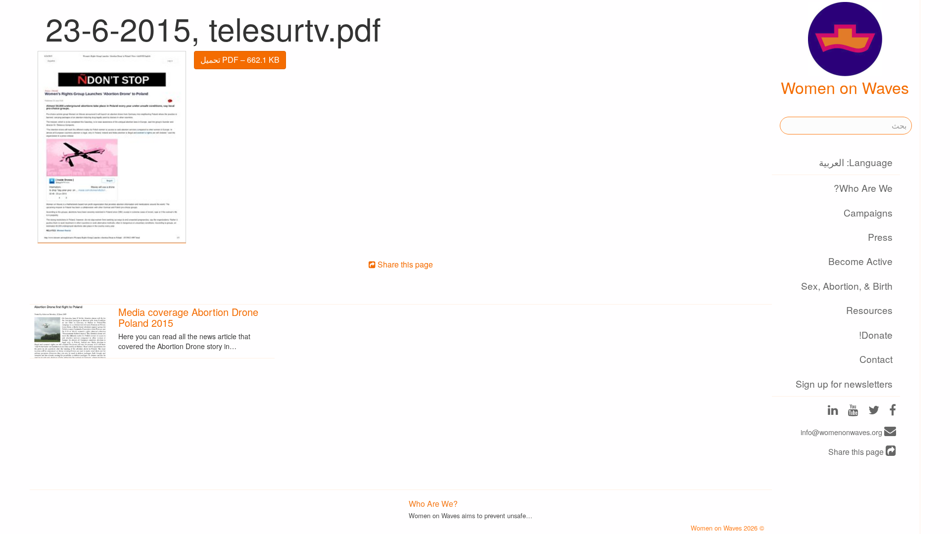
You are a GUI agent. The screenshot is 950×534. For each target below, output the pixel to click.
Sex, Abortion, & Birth (847, 285)
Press (880, 236)
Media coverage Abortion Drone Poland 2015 (188, 317)
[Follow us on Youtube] (853, 411)
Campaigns (868, 212)
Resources (869, 309)
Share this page (857, 451)
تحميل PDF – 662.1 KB (240, 59)
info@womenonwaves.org (842, 432)
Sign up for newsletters (844, 383)
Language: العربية (856, 162)
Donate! (876, 334)
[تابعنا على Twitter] (873, 411)
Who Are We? (863, 187)
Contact (876, 358)
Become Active (860, 260)
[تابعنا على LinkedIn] (833, 411)
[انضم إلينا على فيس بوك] (892, 411)
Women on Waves (845, 87)
